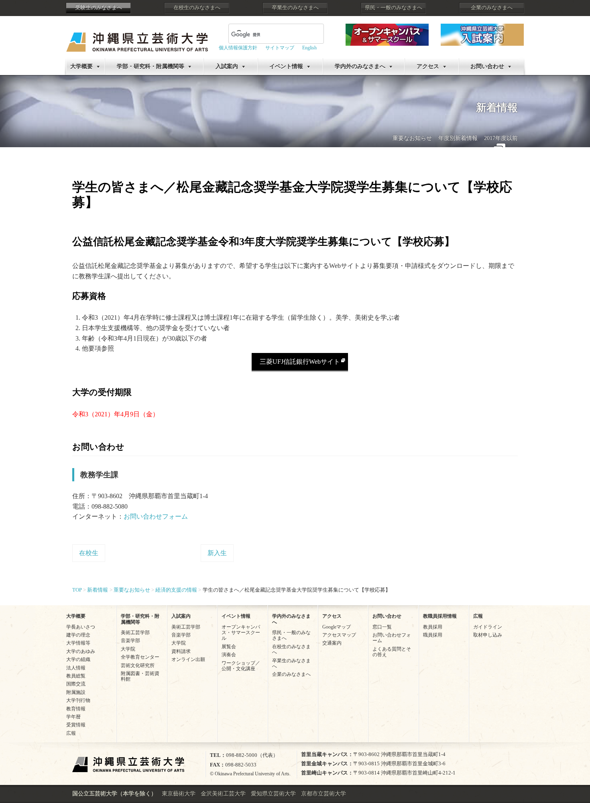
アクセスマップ (339, 635)
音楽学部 (130, 640)
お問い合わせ (487, 66)
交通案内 (332, 643)
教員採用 (432, 627)
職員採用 (432, 635)
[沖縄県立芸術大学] (137, 36)
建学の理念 (78, 635)
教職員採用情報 (440, 616)
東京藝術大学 (178, 794)
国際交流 (75, 684)
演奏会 (229, 654)
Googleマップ (336, 627)
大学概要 (81, 66)
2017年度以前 (501, 138)
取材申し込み (487, 635)
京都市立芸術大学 (323, 794)
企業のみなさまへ (492, 7)
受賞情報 (75, 725)
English (309, 48)
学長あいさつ (80, 627)
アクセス (428, 66)
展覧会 (229, 646)
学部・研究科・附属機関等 (150, 66)
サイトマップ (279, 48)
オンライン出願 (188, 659)
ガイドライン (487, 627)
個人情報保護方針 (238, 48)
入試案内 (227, 66)
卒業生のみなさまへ (295, 7)
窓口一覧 (382, 627)
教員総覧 (75, 676)
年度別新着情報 (458, 138)
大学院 (128, 649)
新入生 (217, 553)
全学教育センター (140, 657)
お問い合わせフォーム (156, 516)
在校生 (88, 553)
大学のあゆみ (80, 651)
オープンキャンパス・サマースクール (241, 632)
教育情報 (75, 709)
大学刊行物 (78, 700)
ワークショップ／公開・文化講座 (241, 665)
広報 (71, 733)
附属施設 (75, 692)
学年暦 (73, 717)
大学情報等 (78, 643)
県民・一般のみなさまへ (393, 7)
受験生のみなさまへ (98, 7)
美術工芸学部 (135, 632)
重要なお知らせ (412, 138)
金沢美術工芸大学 (223, 794)
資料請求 (181, 651)
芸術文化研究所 (138, 665)
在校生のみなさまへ (196, 7)
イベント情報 (286, 66)
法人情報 (75, 668)
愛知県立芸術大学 (273, 794)
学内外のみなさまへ (360, 66)
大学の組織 (78, 659)
